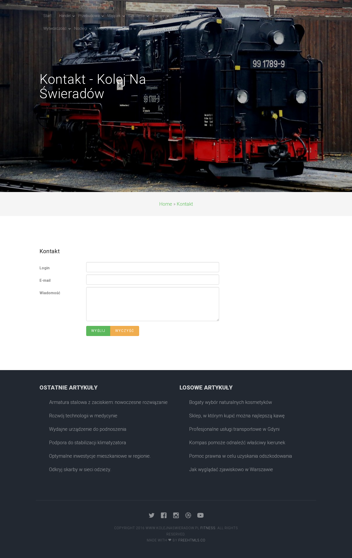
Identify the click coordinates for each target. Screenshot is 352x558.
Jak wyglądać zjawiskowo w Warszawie (231, 469)
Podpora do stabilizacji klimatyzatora (87, 442)
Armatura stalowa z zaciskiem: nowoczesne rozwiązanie (108, 402)
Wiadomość (50, 293)
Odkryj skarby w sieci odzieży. (80, 469)
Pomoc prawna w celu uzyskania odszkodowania (240, 456)
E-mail (45, 280)
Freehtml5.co (191, 540)
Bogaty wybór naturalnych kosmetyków (230, 402)
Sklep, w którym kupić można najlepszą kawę (236, 416)
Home (165, 204)
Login (45, 268)
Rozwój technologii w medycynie (83, 416)
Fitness (208, 528)
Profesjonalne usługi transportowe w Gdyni (234, 429)
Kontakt (185, 204)
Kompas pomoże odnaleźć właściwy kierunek (237, 442)
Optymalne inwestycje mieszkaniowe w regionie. (100, 456)
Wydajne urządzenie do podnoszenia (87, 429)
